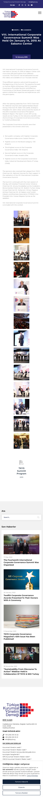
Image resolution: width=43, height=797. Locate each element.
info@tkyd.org (32, 2)
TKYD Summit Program (21, 471)
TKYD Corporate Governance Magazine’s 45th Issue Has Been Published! (19, 636)
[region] (21, 779)
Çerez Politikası (32, 776)
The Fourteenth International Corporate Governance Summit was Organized (21, 562)
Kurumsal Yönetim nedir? (12, 747)
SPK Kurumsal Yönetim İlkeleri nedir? (16, 757)
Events (16, 30)
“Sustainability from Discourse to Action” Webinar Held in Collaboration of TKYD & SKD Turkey (21, 671)
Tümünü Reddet (21, 793)
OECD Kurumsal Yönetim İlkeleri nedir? (17, 759)
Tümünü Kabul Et (21, 782)
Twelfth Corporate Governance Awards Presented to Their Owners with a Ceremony (21, 597)
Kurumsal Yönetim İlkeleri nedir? (15, 750)
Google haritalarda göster (11, 731)
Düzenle (21, 787)
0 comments (26, 30)
